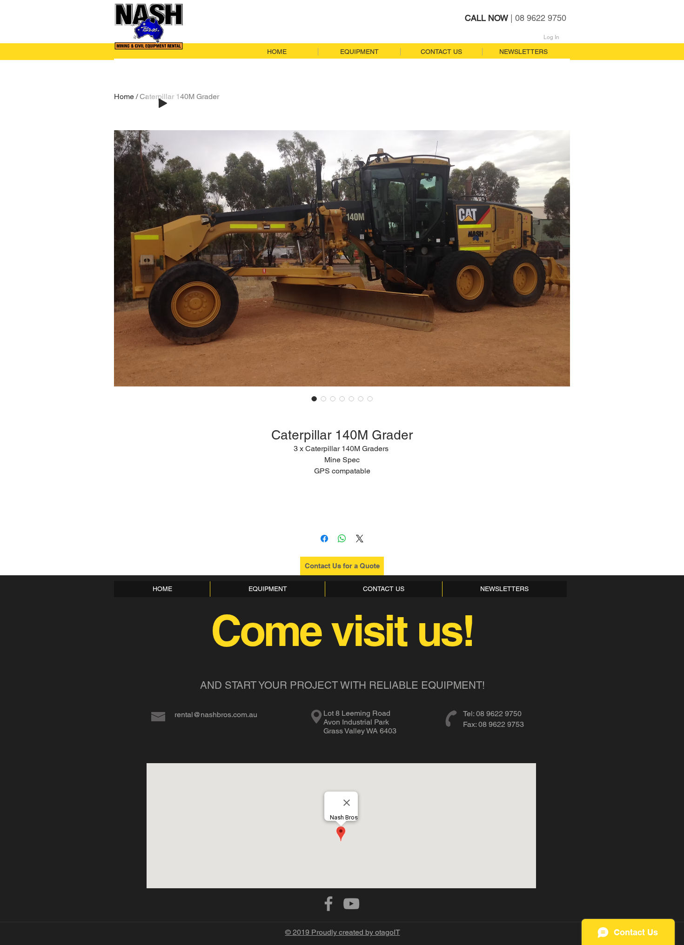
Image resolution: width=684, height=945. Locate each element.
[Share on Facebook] (324, 538)
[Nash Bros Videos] (351, 903)
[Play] (163, 103)
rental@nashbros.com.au (215, 714)
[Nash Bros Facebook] (328, 903)
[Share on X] (359, 538)
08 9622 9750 (499, 713)
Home (124, 96)
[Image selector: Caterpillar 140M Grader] (314, 398)
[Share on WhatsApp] (342, 538)
